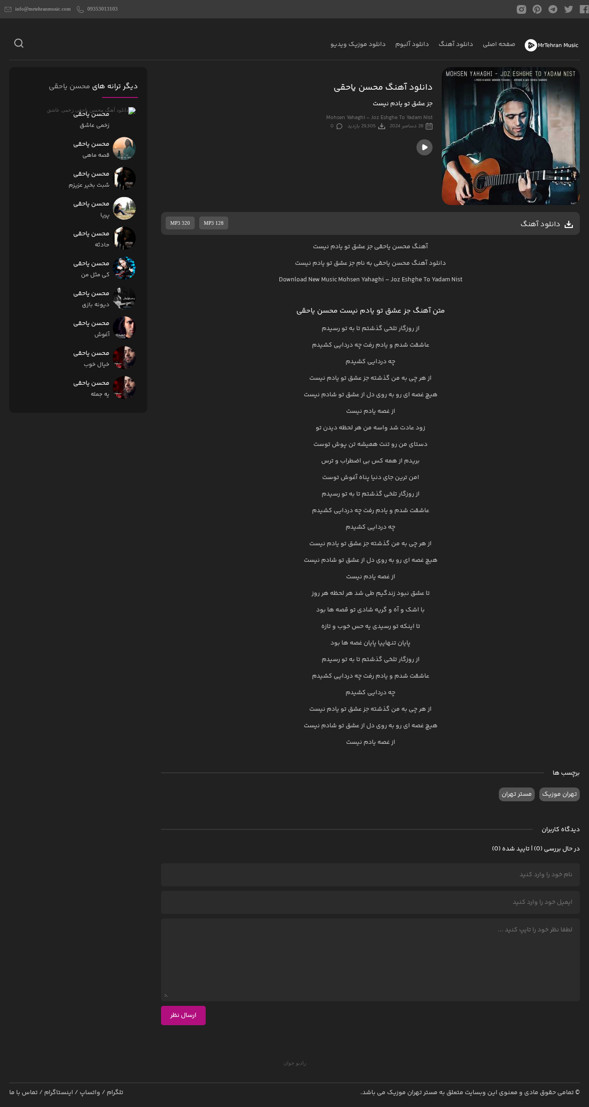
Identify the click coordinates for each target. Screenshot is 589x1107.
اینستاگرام (58, 1093)
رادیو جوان (294, 1063)
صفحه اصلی (499, 45)
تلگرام (115, 1093)
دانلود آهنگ (456, 45)
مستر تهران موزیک (412, 1093)
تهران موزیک (559, 794)
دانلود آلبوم (412, 45)
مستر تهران (517, 794)
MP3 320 (180, 223)
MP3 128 (214, 223)
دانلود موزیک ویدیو (358, 45)
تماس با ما (23, 1093)
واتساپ (90, 1093)
